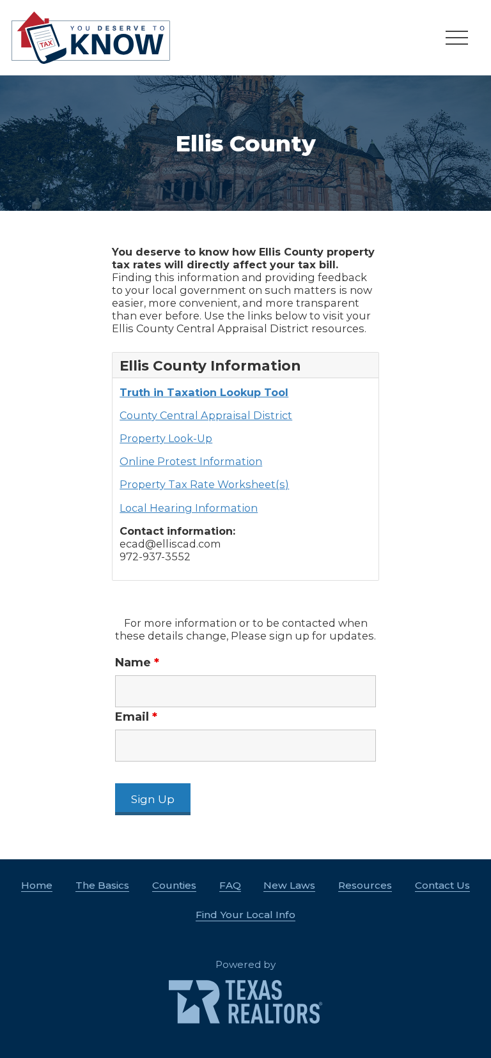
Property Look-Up (166, 438)
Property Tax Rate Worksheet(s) (204, 484)
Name (137, 662)
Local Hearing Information (189, 508)
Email (136, 716)
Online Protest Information (191, 461)
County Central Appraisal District (206, 415)
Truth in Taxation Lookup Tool (204, 392)
